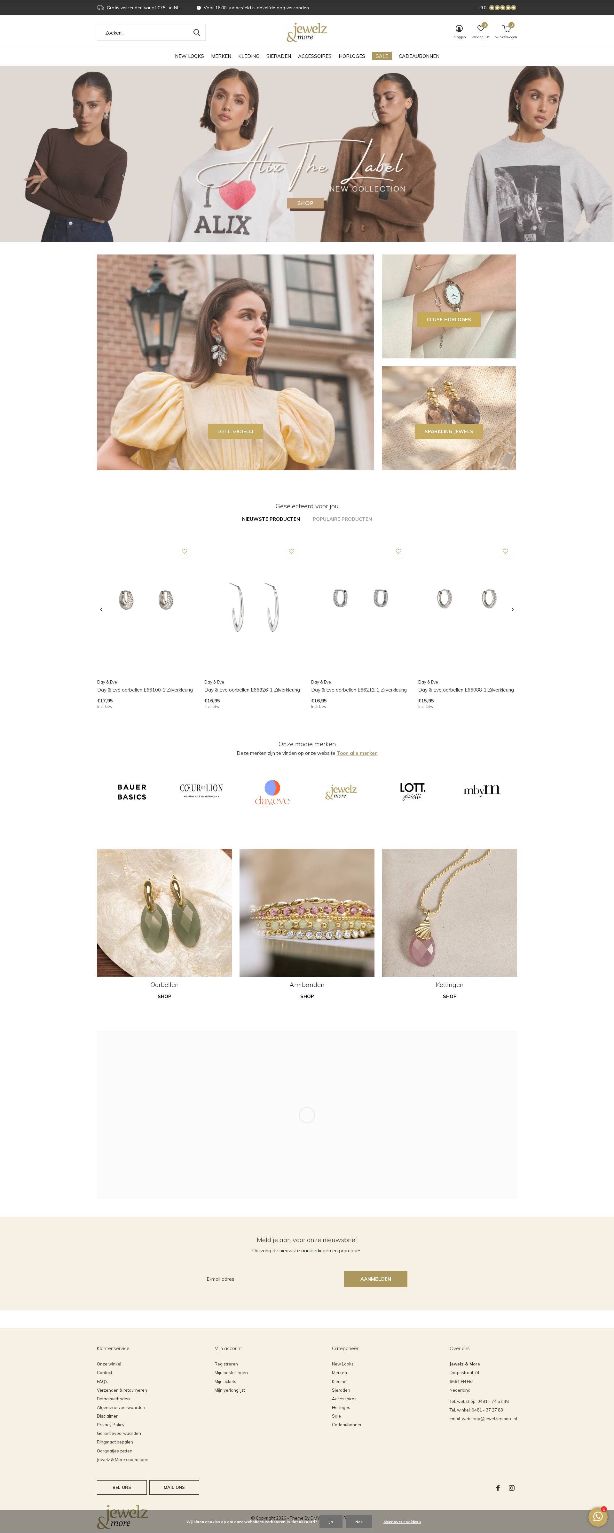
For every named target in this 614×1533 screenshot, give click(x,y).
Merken (221, 56)
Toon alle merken (357, 753)
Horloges (352, 56)
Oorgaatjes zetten (114, 1450)
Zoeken (197, 33)
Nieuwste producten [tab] (271, 519)
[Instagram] (512, 1488)
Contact (104, 1372)
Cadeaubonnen (419, 56)
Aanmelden (375, 1279)
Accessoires (315, 56)
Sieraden (278, 56)
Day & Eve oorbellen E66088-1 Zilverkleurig (466, 690)
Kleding (248, 56)
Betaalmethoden (113, 1398)
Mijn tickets (225, 1381)
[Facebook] (498, 1488)
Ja (331, 1521)
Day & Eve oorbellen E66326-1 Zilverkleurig (252, 690)
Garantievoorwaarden (119, 1433)
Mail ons (174, 1487)
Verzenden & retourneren (122, 1390)
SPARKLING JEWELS (449, 431)
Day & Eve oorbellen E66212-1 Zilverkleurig (359, 690)
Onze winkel (109, 1363)
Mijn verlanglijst (230, 1390)
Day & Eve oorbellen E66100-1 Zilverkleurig (145, 690)
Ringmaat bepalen (115, 1441)
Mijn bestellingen (231, 1372)
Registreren (226, 1363)
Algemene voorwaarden (121, 1407)
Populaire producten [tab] (342, 519)
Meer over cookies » (402, 1521)
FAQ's (102, 1381)
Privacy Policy (110, 1424)
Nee (359, 1521)
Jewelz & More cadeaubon (122, 1459)
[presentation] (101, 609)
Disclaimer (107, 1416)
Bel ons (122, 1487)
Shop (164, 996)
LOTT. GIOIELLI (235, 431)
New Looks (189, 56)
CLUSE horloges (449, 320)
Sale (382, 56)
